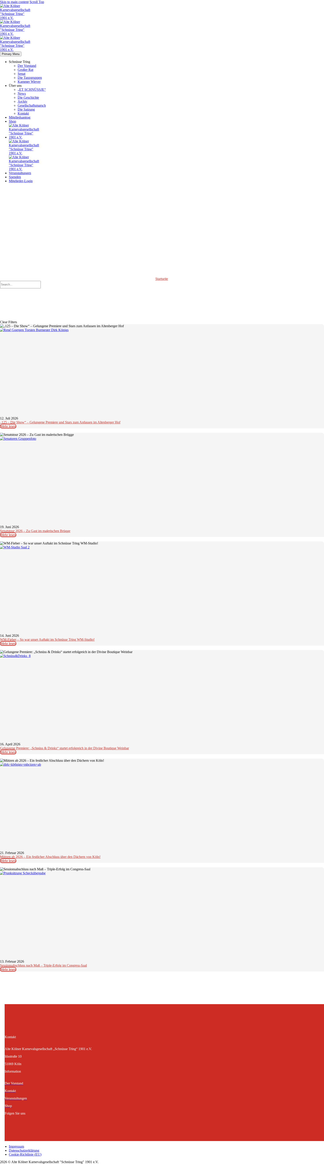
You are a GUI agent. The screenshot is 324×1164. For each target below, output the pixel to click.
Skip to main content (14, 2)
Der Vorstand (27, 66)
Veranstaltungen (20, 173)
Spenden (15, 177)
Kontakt (23, 113)
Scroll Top (37, 2)
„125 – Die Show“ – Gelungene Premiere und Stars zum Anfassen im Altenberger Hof (60, 422)
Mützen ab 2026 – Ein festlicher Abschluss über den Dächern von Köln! (50, 857)
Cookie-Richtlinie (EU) (25, 1154)
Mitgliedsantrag (19, 117)
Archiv (22, 101)
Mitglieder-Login (21, 181)
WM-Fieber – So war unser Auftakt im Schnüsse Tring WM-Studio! (47, 639)
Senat (21, 74)
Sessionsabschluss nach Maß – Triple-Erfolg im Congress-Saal (43, 965)
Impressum (16, 1146)
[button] (162, 292)
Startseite (161, 279)
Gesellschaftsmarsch (32, 105)
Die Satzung (26, 109)
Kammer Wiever (29, 81)
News (22, 93)
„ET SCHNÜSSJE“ (32, 89)
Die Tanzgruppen (30, 77)
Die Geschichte (28, 97)
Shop (12, 121)
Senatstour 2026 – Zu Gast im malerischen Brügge (35, 531)
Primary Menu (11, 54)
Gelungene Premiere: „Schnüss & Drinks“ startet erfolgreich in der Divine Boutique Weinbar (64, 748)
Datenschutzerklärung (24, 1150)
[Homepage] (15, 33)
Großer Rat (25, 70)
